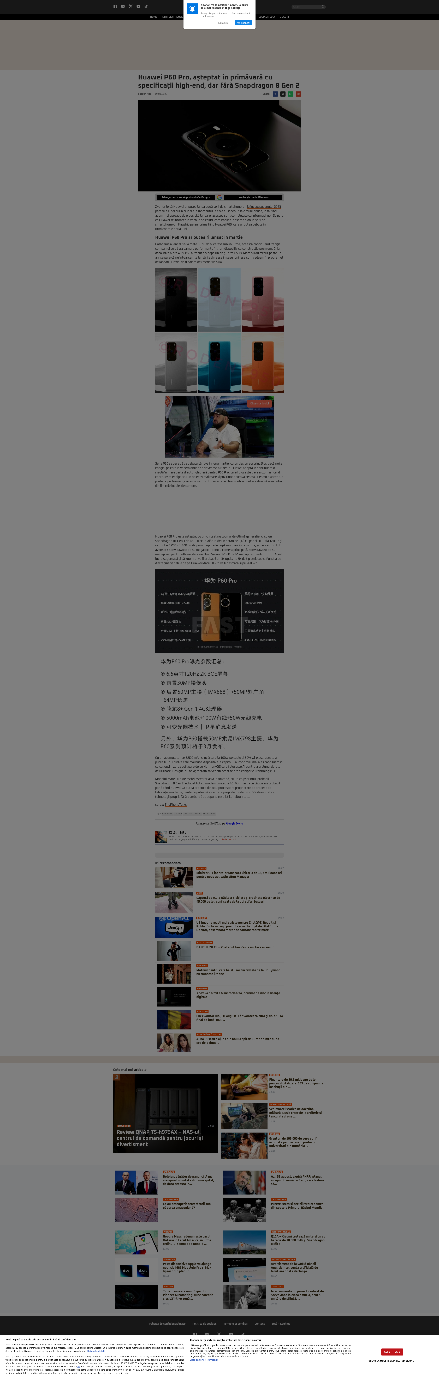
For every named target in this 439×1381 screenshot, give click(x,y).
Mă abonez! (243, 22)
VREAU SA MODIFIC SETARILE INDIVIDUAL (391, 1361)
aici (78, 1367)
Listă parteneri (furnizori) (204, 1360)
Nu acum (223, 22)
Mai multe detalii (96, 1351)
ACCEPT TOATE (392, 1352)
